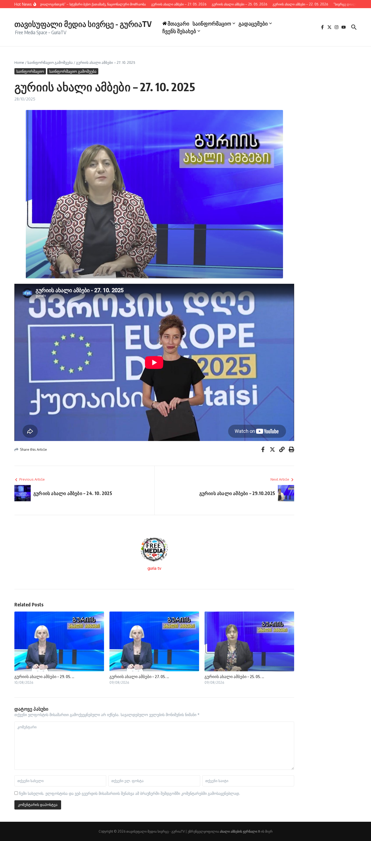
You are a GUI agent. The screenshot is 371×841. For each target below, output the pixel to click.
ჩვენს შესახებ (179, 31)
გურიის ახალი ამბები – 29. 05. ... (44, 676)
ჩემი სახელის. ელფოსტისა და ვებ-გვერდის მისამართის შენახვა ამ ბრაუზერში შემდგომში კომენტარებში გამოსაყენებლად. (129, 793)
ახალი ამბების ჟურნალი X (240, 831)
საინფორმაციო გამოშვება (50, 62)
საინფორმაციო (212, 23)
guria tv (154, 568)
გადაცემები (253, 23)
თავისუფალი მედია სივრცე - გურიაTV (83, 24)
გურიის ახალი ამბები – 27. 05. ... (139, 676)
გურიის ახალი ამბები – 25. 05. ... (234, 676)
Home (19, 62)
